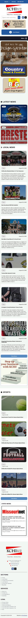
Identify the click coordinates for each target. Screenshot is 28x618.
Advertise (14, 1)
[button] (24, 38)
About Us (6, 1)
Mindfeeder (24, 615)
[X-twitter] (25, 17)
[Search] (19, 17)
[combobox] (9, 17)
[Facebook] (23, 17)
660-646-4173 (21, 1)
